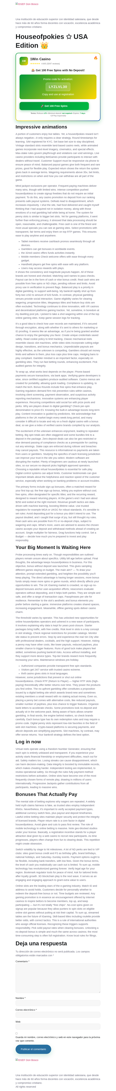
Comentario (22, 961)
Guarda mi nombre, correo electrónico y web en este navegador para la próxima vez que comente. (58, 1039)
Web (18, 1021)
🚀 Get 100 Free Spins (54, 106)
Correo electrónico (26, 1010)
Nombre (21, 998)
